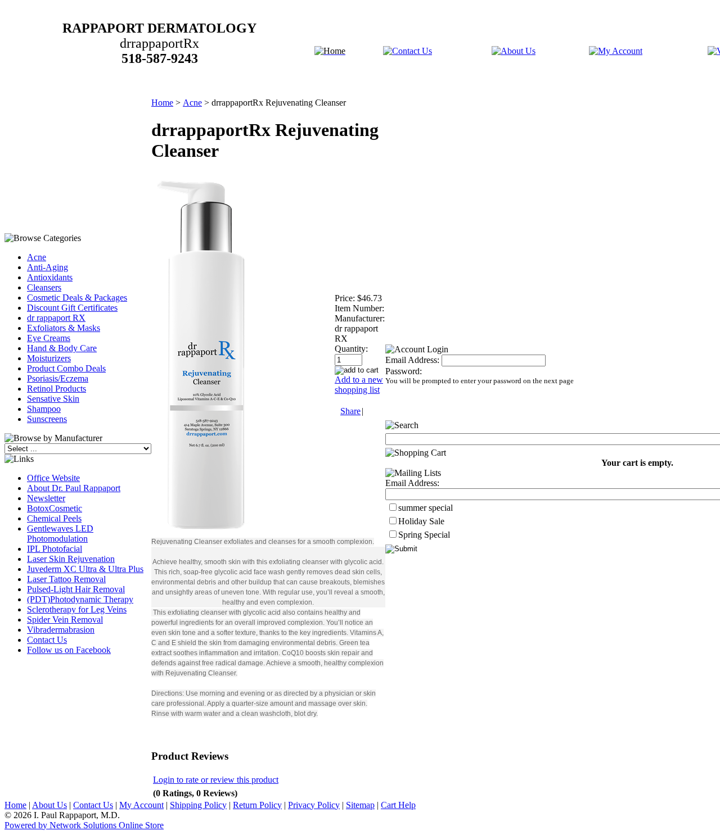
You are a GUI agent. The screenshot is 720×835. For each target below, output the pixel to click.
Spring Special (424, 534)
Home (162, 102)
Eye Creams (48, 338)
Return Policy (257, 805)
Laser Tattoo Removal (66, 579)
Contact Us (47, 640)
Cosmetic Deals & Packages (77, 297)
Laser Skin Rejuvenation (71, 559)
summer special (425, 507)
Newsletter (46, 498)
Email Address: (412, 360)
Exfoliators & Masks (63, 328)
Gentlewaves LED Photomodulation (60, 533)
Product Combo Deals (66, 368)
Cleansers (44, 287)
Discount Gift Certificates (72, 307)
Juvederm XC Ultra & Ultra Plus (85, 569)
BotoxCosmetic (54, 508)
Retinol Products (56, 388)
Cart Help (398, 805)
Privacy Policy (314, 805)
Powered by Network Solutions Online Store (84, 825)
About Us (49, 805)
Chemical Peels (54, 518)
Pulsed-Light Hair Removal (76, 589)
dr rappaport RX (56, 318)
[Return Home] (329, 51)
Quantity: (351, 348)
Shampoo (44, 409)
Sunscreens (47, 419)
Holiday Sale (421, 521)
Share (350, 411)
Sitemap (360, 805)
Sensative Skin (53, 398)
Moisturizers (49, 358)
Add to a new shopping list (359, 384)
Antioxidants (50, 277)
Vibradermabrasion (60, 629)
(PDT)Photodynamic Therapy (80, 599)
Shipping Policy (198, 805)
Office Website (53, 478)
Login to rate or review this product (215, 779)
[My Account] (615, 51)
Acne (36, 257)
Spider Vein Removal (65, 619)
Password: (403, 371)
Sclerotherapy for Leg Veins (77, 609)
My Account (141, 805)
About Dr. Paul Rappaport (73, 488)
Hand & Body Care (62, 348)
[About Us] (514, 51)
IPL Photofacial (54, 548)
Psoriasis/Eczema (57, 378)
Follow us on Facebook (69, 650)
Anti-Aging (47, 267)
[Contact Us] (407, 51)
